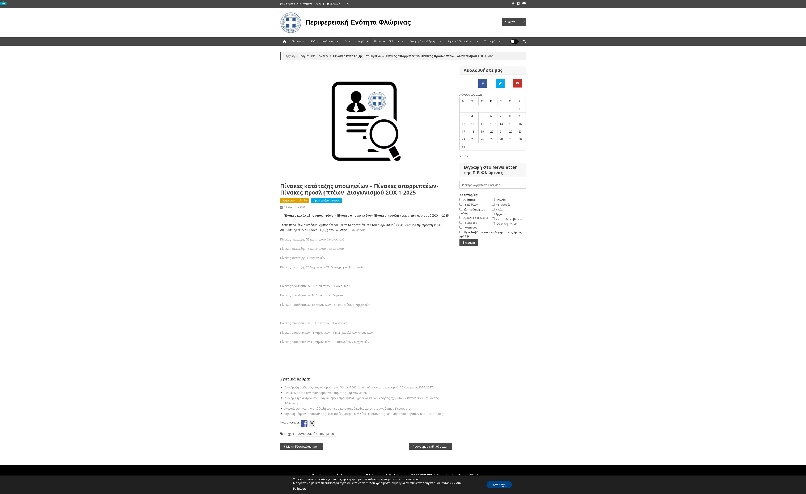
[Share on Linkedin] (327, 423)
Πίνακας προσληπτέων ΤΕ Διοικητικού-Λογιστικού (313, 295)
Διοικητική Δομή (354, 41)
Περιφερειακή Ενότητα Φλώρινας (313, 41)
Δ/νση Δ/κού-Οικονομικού (316, 434)
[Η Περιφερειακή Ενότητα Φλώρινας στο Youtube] (517, 83)
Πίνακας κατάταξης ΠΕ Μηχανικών (302, 258)
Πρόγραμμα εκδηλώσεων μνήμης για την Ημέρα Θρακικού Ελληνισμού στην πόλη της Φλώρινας (432, 446)
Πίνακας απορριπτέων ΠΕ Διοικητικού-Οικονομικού (314, 323)
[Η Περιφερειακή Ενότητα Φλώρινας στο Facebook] (482, 83)
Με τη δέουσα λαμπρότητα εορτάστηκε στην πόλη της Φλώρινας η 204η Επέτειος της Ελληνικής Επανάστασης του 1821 (304, 446)
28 (501, 139)
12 (482, 124)
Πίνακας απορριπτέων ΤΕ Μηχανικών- (305, 342)
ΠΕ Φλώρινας (356, 230)
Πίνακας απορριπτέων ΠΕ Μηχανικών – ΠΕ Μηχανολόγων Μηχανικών (326, 333)
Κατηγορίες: (468, 195)
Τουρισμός (490, 41)
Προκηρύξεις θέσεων (326, 200)
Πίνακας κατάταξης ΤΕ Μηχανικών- (303, 267)
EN (347, 4)
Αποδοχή (499, 485)
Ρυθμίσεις (299, 488)
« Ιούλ (463, 156)
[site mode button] (514, 41)
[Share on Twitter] (312, 423)
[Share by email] (335, 423)
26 (482, 139)
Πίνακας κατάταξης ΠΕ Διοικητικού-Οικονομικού (312, 239)
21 (501, 131)
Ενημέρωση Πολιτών (386, 41)
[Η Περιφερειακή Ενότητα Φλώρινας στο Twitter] (500, 83)
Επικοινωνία (333, 4)
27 (491, 139)
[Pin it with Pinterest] (319, 423)
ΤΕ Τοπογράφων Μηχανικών (345, 267)
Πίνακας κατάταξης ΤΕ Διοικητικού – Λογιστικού (312, 249)
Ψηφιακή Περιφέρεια (460, 41)
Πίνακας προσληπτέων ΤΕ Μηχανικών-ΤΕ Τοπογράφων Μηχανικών (325, 305)
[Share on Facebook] (304, 423)
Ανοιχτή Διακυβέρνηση (423, 41)
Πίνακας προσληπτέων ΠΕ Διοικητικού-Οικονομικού (315, 286)
